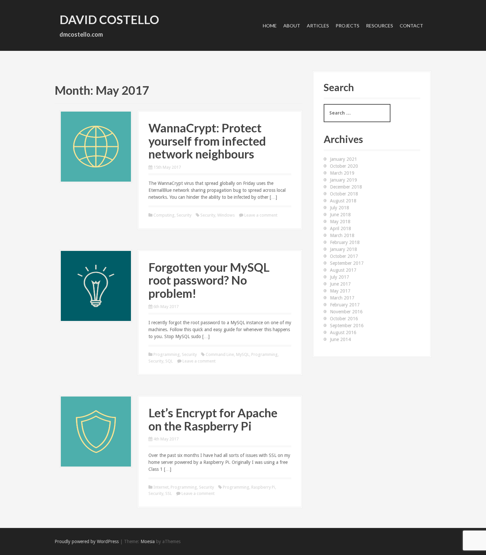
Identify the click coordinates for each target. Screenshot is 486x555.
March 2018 (342, 235)
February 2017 (345, 304)
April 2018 (340, 228)
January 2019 (343, 180)
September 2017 (347, 263)
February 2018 (345, 242)
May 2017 (340, 291)
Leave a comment (260, 215)
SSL (168, 493)
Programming (166, 354)
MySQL (242, 354)
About (291, 25)
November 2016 (346, 311)
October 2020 (344, 166)
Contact (411, 25)
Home (270, 25)
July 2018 (339, 207)
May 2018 (340, 221)
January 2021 (343, 159)
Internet (161, 487)
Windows (226, 215)
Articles (318, 25)
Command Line (220, 354)
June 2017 (340, 284)
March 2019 (342, 173)
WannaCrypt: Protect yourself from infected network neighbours (207, 141)
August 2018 (343, 200)
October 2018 (344, 193)
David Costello (109, 19)
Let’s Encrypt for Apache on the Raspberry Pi (212, 419)
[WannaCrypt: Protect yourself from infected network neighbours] (96, 146)
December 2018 (346, 187)
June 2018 (340, 214)
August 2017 (343, 270)
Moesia (148, 541)
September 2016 (347, 325)
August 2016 (343, 332)
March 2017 (342, 297)
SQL (169, 361)
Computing (164, 215)
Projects (347, 25)
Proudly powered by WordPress (87, 541)
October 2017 (344, 256)
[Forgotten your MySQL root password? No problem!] (96, 285)
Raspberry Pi (263, 487)
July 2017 (339, 277)
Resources (379, 25)
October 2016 (344, 318)
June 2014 (340, 339)
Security (184, 215)
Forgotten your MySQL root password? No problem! (208, 280)
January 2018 (343, 249)
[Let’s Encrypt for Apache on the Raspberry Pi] (96, 431)
